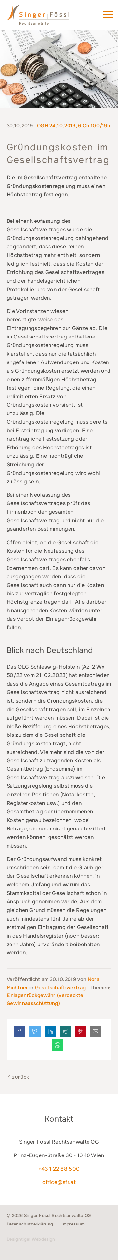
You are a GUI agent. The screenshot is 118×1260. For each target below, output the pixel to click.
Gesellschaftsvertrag (60, 987)
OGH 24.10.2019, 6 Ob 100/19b (73, 125)
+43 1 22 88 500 (59, 1168)
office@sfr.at (59, 1182)
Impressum (73, 1224)
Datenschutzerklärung (30, 1224)
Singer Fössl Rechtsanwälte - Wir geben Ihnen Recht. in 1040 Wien (47, 18)
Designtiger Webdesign (31, 1239)
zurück (20, 1077)
